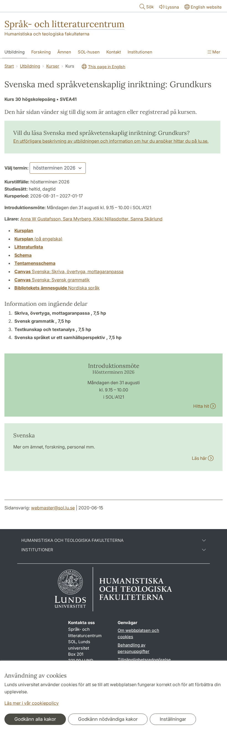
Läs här (200, 458)
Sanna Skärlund (146, 219)
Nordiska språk (57, 288)
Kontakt (113, 52)
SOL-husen (89, 52)
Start (9, 66)
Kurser (52, 66)
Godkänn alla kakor (35, 719)
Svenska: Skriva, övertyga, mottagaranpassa (68, 271)
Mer (215, 52)
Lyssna (172, 7)
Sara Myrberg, (78, 219)
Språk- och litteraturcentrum (64, 24)
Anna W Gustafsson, (41, 219)
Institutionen (140, 52)
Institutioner (37, 549)
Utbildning (14, 52)
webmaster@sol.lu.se (53, 508)
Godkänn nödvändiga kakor (108, 719)
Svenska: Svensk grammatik (52, 280)
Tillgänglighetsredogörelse (144, 659)
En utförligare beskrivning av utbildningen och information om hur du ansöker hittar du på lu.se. (110, 141)
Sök (150, 6)
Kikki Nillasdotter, (111, 219)
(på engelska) (38, 239)
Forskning (41, 52)
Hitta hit (201, 406)
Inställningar (173, 719)
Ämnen (64, 52)
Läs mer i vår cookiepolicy (31, 703)
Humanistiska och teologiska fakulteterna (46, 34)
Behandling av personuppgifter (133, 648)
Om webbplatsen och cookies (138, 633)
